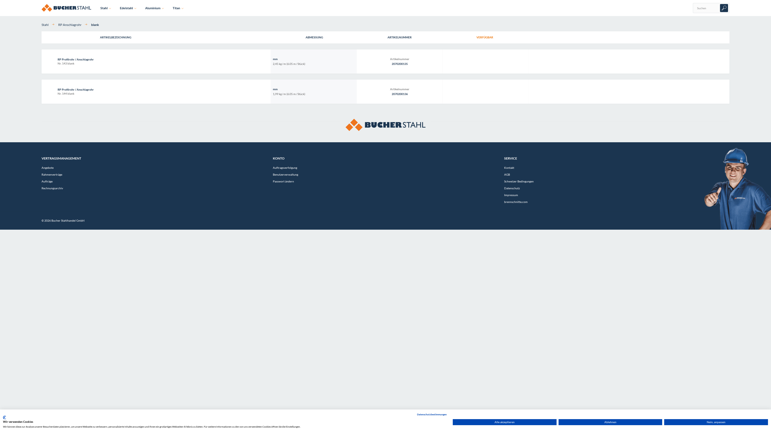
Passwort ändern (283, 181)
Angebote (48, 167)
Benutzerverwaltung (285, 174)
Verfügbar (484, 37)
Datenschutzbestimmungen (432, 414)
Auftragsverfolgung (285, 167)
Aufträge (47, 181)
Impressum (511, 195)
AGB (507, 174)
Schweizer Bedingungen (519, 181)
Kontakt (509, 167)
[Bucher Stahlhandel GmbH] (69, 4)
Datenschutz (512, 188)
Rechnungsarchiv (52, 188)
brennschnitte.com (516, 202)
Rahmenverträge (52, 174)
